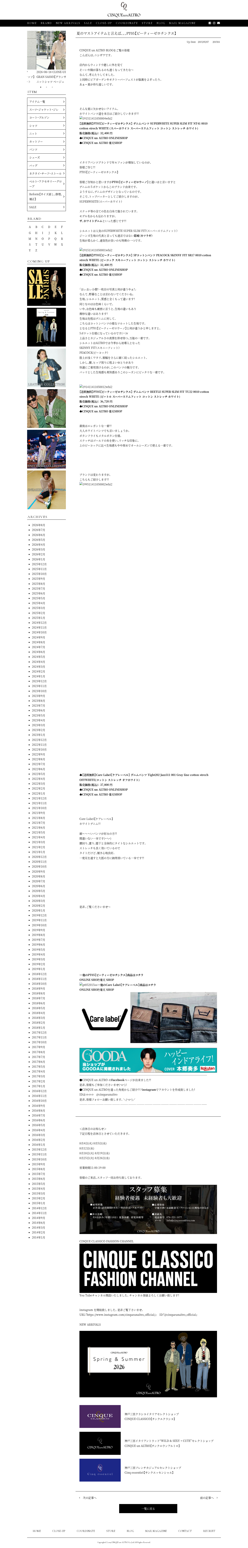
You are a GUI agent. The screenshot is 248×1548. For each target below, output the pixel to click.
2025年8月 (38, 584)
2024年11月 (39, 627)
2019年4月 (38, 954)
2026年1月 (38, 559)
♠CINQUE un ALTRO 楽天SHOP (100, 143)
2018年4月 (38, 1013)
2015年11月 (39, 1154)
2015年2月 (38, 1198)
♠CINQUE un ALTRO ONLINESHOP (103, 138)
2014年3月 (38, 1227)
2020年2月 (38, 905)
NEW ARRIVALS (68, 23)
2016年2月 (38, 1140)
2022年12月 (39, 740)
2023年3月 (38, 725)
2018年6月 (38, 1003)
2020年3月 (38, 901)
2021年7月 (38, 823)
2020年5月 (38, 891)
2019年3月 (38, 959)
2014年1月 (38, 1237)
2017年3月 (38, 1076)
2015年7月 (38, 1174)
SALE (88, 23)
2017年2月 (38, 1081)
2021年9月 (38, 813)
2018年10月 (39, 984)
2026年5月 (38, 540)
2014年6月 (38, 1223)
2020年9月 (38, 871)
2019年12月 (39, 915)
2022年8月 (38, 759)
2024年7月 (38, 647)
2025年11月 (39, 569)
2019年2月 (38, 964)
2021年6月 (38, 827)
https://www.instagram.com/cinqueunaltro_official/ (121, 1315)
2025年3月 (38, 608)
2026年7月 (38, 530)
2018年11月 (39, 979)
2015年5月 (38, 1184)
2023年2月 (38, 730)
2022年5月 (38, 774)
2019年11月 (39, 920)
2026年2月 (38, 554)
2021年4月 (38, 837)
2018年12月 (39, 974)
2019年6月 (38, 944)
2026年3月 (38, 549)
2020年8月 (38, 876)
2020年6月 (38, 886)
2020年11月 (39, 861)
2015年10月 (39, 1159)
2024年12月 (39, 622)
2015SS (216, 41)
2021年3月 (38, 842)
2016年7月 (38, 1115)
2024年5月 (38, 657)
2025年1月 (38, 618)
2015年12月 (39, 1149)
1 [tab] (41, 87)
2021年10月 (39, 808)
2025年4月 (38, 603)
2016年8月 (38, 1110)
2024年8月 (38, 642)
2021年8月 (38, 818)
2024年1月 (38, 676)
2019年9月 (38, 930)
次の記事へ (89, 1498)
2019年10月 (39, 925)
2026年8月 (38, 525)
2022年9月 (38, 754)
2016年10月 (39, 1101)
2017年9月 (38, 1047)
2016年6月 (38, 1120)
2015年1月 (38, 1203)
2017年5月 (38, 1066)
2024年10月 (39, 632)
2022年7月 (38, 764)
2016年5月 (38, 1125)
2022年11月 (39, 744)
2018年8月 (38, 993)
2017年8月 (38, 1052)
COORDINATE (127, 23)
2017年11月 (39, 1037)
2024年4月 (38, 662)
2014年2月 (38, 1232)
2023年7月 (38, 705)
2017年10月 (39, 1042)
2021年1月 (38, 852)
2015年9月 (38, 1164)
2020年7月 (38, 881)
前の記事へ (207, 1498)
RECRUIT (209, 1531)
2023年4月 (38, 720)
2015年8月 (38, 1169)
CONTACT (185, 1531)
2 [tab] (46, 87)
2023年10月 (39, 691)
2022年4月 (38, 779)
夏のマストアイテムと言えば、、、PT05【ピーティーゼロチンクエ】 (126, 33)
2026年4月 (38, 544)
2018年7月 (38, 998)
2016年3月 (38, 1135)
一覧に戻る (148, 1508)
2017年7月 (38, 1057)
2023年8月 (38, 701)
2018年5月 (38, 1008)
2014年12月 (39, 1208)
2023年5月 (38, 715)
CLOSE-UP (58, 1531)
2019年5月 (38, 949)
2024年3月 (38, 666)
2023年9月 (38, 696)
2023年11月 (39, 686)
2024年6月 (38, 652)
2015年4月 (38, 1188)
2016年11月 (39, 1096)
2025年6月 (38, 593)
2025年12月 (39, 564)
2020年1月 (38, 910)
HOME (32, 23)
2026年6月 (38, 535)
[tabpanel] (46, 57)
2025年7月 (38, 588)
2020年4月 (38, 896)
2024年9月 (38, 637)
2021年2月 (38, 847)
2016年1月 (38, 1144)
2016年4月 (38, 1130)
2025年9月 (38, 578)
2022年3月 (38, 783)
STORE (147, 23)
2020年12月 (39, 857)
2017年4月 (38, 1071)
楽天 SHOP (107, 980)
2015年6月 (38, 1179)
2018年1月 (38, 1027)
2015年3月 (38, 1193)
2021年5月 (38, 832)
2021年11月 (39, 803)
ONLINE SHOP (89, 980)
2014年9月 (38, 1218)
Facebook (117, 1080)
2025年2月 (38, 613)
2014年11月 (39, 1213)
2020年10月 (39, 866)
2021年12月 (39, 798)
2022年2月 (38, 788)
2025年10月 (39, 574)
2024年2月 (38, 671)
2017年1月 (38, 1086)
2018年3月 (38, 1018)
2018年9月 (38, 988)
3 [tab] (52, 87)
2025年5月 (38, 598)
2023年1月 (38, 735)
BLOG (130, 1531)
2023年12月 (39, 681)
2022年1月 (38, 793)
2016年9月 (38, 1106)
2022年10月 (39, 749)
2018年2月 (38, 1022)
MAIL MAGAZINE (182, 23)
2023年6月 (38, 710)
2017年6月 (38, 1062)
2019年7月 (38, 940)
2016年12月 (39, 1091)
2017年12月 (39, 1032)
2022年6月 (38, 769)
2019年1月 (38, 969)
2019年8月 (38, 935)
